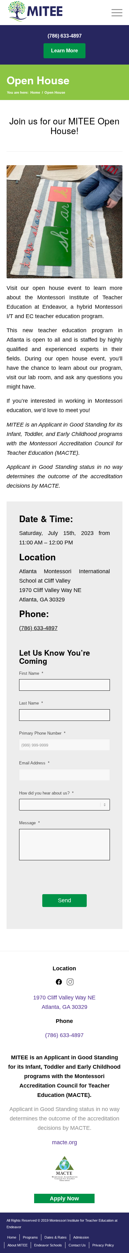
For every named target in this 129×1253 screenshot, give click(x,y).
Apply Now (64, 1198)
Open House (38, 79)
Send (64, 900)
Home (35, 92)
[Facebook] (59, 984)
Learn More (64, 50)
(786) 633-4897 (65, 36)
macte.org (64, 1142)
